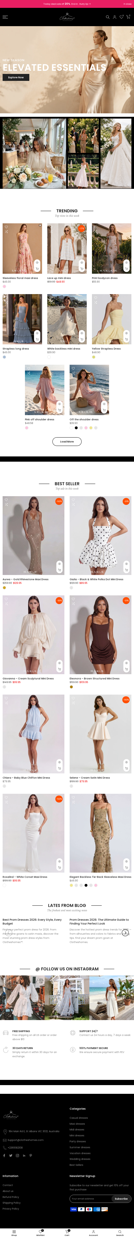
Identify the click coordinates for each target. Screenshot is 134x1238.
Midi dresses (77, 1129)
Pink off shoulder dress (39, 419)
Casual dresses (79, 1118)
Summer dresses (80, 1147)
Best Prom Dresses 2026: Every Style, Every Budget (32, 922)
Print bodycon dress (105, 278)
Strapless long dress (16, 348)
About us (8, 1191)
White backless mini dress (63, 348)
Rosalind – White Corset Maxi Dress (25, 877)
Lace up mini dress (59, 278)
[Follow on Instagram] (17, 1155)
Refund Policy (11, 1197)
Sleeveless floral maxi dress (20, 278)
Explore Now (16, 77)
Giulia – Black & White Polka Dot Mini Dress (96, 579)
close (7, 4)
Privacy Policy (11, 1208)
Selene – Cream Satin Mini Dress (90, 777)
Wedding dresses (80, 1159)
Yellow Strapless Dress (106, 348)
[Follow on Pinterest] (30, 1155)
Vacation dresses (80, 1153)
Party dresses (78, 1141)
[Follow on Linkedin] (24, 1155)
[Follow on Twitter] (10, 1155)
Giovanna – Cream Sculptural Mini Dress (28, 678)
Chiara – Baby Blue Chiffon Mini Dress (26, 777)
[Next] (125, 932)
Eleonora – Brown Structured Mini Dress (95, 678)
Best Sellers (76, 1165)
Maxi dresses (77, 1124)
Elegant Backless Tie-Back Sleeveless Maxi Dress (100, 877)
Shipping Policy (12, 1203)
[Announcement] (67, 4)
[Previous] (8, 932)
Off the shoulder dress (84, 419)
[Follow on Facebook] (4, 1155)
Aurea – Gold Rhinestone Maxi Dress (26, 579)
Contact (8, 1185)
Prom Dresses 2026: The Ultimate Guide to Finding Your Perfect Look (99, 922)
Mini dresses (77, 1135)
